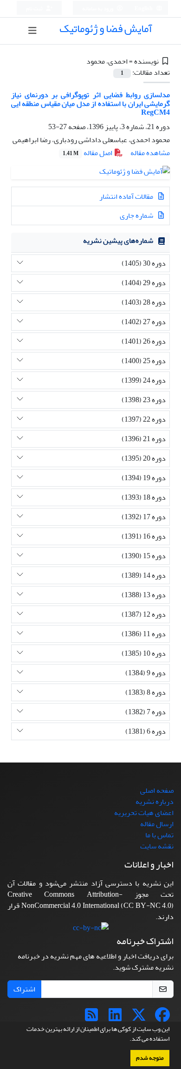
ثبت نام (35, 8)
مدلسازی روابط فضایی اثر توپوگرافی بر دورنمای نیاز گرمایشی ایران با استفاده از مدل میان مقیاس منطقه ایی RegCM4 (90, 103)
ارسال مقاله (157, 824)
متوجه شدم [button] (150, 1057)
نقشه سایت (157, 846)
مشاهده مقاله (150, 153)
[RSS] (91, 1018)
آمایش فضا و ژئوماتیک (105, 28)
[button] (127, 1039)
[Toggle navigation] (32, 31)
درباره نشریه (155, 801)
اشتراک (24, 989)
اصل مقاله (88, 153)
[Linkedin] (115, 1018)
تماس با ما (159, 835)
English (144, 8)
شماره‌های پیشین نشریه (118, 241)
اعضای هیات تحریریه (144, 813)
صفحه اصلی (157, 790)
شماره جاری (137, 215)
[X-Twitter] (139, 1018)
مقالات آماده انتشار (127, 196)
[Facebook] (162, 1018)
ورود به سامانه (98, 8)
